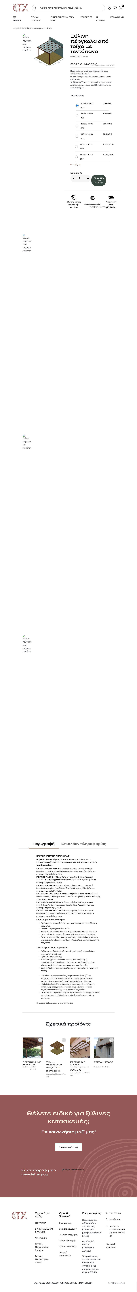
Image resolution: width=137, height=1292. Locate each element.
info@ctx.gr (115, 1219)
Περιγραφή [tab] (44, 844)
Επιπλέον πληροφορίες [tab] (83, 844)
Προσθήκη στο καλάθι (100, 180)
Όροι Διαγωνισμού (68, 1229)
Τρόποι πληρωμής (67, 1240)
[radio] (92, 106)
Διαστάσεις (77, 95)
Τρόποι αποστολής (67, 1246)
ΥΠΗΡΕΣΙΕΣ (86, 17)
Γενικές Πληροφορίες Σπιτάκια (41, 1247)
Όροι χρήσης (65, 1223)
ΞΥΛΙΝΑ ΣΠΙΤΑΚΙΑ (35, 19)
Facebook (110, 1244)
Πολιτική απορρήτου (68, 1234)
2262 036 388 (115, 1213)
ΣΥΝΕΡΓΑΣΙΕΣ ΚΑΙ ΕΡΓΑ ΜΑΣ (62, 19)
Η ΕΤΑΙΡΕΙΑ (100, 19)
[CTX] (20, 7)
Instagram (110, 1247)
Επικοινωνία (66, 1147)
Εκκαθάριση (75, 165)
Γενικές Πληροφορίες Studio (41, 1259)
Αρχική (16, 28)
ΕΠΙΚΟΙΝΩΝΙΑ (117, 17)
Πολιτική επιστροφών (65, 1254)
